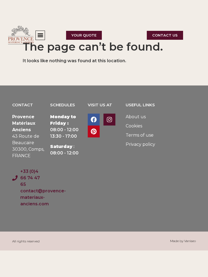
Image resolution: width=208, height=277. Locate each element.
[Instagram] (109, 120)
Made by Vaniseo (183, 241)
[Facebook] (94, 120)
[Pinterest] (94, 131)
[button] (40, 35)
